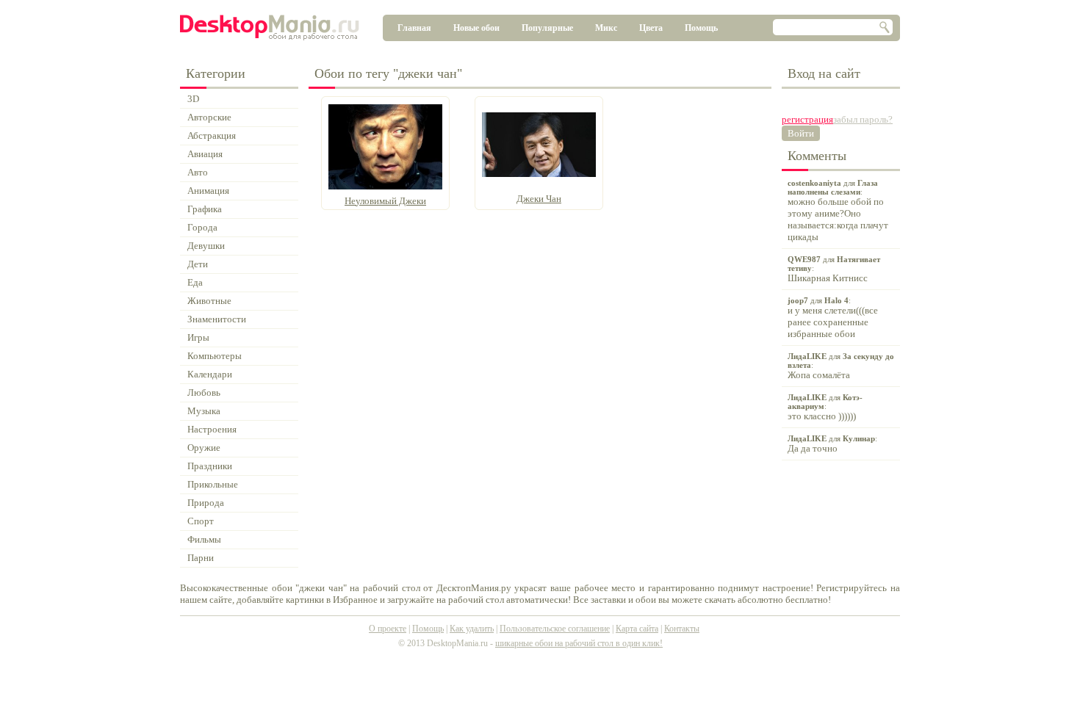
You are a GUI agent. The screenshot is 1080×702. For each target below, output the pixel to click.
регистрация (807, 119)
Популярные (547, 28)
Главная (414, 28)
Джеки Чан (538, 198)
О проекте (387, 628)
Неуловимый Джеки (385, 200)
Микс (606, 28)
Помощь (701, 28)
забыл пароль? (863, 119)
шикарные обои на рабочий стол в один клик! (579, 643)
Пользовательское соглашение (555, 628)
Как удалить (472, 628)
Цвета (651, 28)
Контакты (681, 628)
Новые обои (476, 28)
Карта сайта (637, 628)
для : (838, 210)
